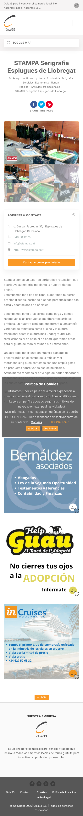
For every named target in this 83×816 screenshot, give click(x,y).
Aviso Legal (44, 797)
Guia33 (10, 792)
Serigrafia (67, 78)
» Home (28, 78)
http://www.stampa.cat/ (29, 249)
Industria (54, 78)
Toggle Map (21, 42)
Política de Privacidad (64, 792)
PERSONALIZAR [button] (58, 422)
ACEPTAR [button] (32, 428)
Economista (42, 82)
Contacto (25, 792)
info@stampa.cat (24, 243)
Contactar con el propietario (41, 262)
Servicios (28, 82)
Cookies (42, 792)
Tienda (55, 82)
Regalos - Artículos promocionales (39, 86)
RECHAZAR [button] (50, 428)
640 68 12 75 (22, 237)
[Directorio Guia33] (9, 23)
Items (42, 78)
